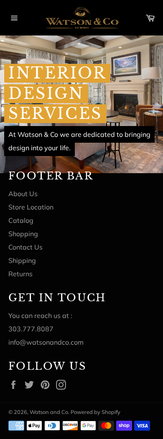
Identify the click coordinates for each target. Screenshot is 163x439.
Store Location (30, 207)
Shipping (22, 260)
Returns (20, 274)
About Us (23, 193)
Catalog (20, 220)
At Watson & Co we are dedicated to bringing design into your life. (79, 141)
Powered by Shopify (95, 412)
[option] (81, 104)
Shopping (23, 234)
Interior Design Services (57, 93)
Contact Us (25, 247)
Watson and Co (49, 412)
